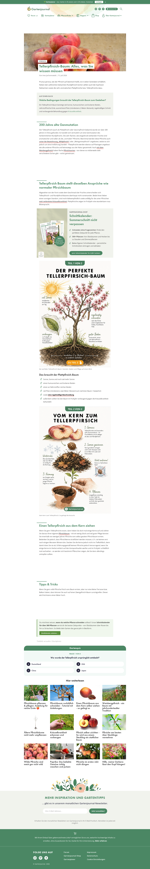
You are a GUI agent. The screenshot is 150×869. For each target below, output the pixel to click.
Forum (33, 16)
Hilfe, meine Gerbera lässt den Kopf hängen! (113, 763)
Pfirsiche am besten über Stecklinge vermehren (111, 735)
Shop (97, 16)
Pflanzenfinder (66, 16)
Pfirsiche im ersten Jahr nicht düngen (87, 763)
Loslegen (99, 2)
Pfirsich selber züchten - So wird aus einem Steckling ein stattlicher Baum (87, 736)
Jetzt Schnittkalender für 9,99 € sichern (86, 253)
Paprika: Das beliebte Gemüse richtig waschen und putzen (60, 764)
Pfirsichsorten (69, 150)
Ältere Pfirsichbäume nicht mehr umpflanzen (35, 733)
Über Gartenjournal (113, 16)
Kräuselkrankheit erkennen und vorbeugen (58, 735)
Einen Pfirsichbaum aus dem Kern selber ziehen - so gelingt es (88, 706)
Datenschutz (92, 856)
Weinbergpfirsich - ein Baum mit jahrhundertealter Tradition (113, 707)
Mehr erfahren (101, 841)
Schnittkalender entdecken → (50, 633)
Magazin (83, 16)
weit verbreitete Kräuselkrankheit (53, 201)
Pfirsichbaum (64, 533)
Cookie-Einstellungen (96, 859)
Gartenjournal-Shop (72, 856)
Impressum (91, 852)
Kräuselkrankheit (74, 111)
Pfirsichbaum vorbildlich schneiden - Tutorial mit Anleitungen (61, 706)
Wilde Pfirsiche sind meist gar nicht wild (33, 763)
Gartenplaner (49, 16)
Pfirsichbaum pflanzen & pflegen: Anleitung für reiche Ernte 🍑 (36, 706)
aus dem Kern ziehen (80, 526)
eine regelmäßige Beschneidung (61, 395)
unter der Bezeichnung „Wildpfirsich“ (54, 141)
